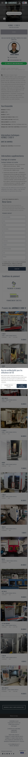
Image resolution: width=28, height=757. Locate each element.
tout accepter (21, 385)
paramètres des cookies (8, 385)
